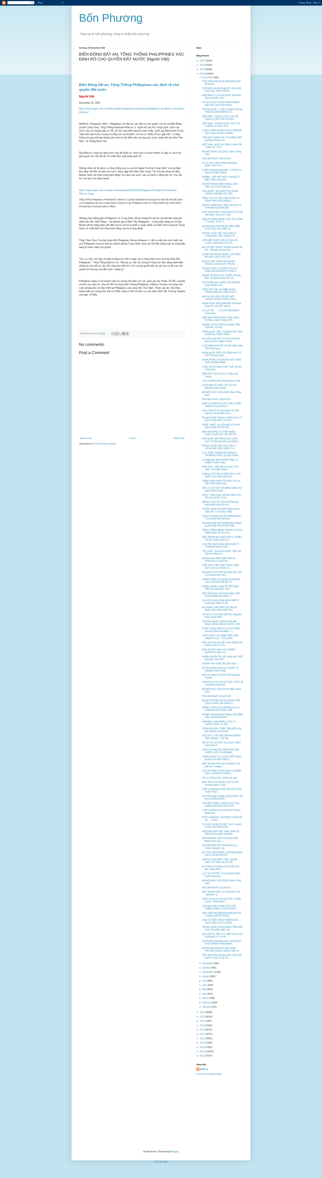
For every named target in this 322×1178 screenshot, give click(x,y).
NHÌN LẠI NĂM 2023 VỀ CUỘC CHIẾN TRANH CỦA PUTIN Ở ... (221, 404)
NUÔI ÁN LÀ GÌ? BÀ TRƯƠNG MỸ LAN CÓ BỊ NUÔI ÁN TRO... (222, 573)
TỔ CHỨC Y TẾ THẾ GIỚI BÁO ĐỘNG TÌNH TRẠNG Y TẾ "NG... (221, 737)
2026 (203, 60)
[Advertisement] (161, 1113)
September (208, 972)
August (206, 976)
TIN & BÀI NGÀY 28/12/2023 (216, 696)
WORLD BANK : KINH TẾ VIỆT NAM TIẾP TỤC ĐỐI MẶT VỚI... (220, 587)
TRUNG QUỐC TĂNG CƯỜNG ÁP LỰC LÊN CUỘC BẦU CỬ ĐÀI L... (222, 419)
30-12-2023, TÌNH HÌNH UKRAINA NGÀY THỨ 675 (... (219, 164)
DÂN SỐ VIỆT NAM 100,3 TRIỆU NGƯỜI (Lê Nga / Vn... (218, 651)
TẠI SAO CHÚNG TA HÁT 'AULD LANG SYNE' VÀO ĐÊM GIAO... (221, 825)
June (205, 985)
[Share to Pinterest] (127, 333)
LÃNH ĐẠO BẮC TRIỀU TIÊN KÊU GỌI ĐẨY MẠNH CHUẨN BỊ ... (221, 729)
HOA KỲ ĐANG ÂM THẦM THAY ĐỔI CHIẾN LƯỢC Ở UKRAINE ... (220, 751)
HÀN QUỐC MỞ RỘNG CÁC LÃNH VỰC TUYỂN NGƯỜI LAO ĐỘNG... (221, 440)
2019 (203, 1025)
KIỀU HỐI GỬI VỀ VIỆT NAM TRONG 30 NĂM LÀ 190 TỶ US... (222, 643)
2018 (203, 1029)
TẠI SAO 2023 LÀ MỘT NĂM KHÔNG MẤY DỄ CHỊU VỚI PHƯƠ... (220, 103)
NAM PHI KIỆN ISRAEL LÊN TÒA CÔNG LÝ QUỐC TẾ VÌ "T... (222, 220)
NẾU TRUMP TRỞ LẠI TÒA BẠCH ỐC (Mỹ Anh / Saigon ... (221, 765)
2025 (203, 65)
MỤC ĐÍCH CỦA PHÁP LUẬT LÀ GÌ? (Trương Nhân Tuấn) (220, 783)
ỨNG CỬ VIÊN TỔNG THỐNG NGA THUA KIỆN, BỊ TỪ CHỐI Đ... (220, 921)
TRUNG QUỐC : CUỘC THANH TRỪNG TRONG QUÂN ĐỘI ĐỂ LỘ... (222, 110)
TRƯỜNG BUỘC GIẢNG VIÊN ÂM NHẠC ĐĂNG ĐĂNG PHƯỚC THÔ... (222, 622)
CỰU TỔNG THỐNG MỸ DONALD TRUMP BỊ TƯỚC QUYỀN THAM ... (221, 454)
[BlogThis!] (117, 333)
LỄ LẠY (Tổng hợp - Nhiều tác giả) (219, 778)
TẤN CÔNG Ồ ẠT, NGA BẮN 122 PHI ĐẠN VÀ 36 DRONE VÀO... (220, 411)
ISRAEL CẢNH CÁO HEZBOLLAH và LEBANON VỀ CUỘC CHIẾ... (220, 708)
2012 (203, 1055)
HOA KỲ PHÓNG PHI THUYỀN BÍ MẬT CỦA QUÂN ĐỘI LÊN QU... (221, 517)
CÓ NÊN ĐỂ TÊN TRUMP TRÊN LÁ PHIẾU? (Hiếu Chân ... (220, 461)
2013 (203, 1051)
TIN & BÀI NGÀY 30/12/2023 (216, 158)
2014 (203, 1047)
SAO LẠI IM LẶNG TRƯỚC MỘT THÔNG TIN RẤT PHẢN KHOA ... (220, 297)
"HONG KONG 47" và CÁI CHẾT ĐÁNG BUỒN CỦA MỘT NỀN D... (222, 758)
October (206, 967)
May (204, 989)
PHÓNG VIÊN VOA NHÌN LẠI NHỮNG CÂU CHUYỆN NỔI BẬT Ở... (221, 580)
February (207, 1002)
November (208, 963)
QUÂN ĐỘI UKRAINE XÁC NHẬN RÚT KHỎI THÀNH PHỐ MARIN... (221, 942)
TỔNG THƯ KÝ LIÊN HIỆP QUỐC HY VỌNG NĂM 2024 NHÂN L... (221, 199)
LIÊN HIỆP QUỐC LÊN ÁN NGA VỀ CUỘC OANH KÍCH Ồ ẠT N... (220, 241)
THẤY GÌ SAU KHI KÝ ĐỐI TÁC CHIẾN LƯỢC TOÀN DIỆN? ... (221, 900)
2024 (203, 69)
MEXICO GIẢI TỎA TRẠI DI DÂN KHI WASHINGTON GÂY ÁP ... (220, 503)
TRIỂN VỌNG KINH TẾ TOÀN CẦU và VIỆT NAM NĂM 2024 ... (221, 482)
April (205, 994)
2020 (203, 1021)
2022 (203, 1012)
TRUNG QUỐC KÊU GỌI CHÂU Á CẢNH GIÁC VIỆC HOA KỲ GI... (219, 234)
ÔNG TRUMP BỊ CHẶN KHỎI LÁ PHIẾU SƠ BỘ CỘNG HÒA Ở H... (222, 538)
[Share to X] (120, 333)
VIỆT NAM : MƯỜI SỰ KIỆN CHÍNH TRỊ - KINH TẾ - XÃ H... (222, 145)
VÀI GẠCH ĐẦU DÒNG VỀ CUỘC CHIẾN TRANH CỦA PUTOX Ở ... (220, 907)
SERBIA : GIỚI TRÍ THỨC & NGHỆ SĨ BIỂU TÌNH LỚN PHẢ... (220, 178)
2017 (203, 1034)
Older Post (179, 438)
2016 (203, 1038)
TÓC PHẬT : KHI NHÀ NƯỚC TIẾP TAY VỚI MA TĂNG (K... (222, 552)
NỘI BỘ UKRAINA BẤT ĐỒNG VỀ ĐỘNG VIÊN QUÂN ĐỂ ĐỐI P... (222, 715)
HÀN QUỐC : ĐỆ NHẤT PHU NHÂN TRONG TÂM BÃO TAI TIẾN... (220, 192)
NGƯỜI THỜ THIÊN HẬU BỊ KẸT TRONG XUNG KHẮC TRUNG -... (220, 262)
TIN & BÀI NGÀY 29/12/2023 (216, 399)
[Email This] (113, 333)
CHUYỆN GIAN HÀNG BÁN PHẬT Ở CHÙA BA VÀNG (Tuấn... (220, 545)
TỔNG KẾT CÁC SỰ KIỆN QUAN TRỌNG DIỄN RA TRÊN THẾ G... (220, 290)
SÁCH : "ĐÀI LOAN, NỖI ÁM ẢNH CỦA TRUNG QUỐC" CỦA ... (221, 496)
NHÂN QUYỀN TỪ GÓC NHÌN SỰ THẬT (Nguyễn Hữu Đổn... (222, 658)
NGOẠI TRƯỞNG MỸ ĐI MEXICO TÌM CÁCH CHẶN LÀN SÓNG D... (221, 701)
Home (133, 438)
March (205, 998)
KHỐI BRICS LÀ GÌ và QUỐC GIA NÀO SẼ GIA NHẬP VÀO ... (221, 96)
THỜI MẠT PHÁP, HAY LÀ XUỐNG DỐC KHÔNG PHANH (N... (222, 138)
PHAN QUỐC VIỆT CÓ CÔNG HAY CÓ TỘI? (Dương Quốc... (221, 354)
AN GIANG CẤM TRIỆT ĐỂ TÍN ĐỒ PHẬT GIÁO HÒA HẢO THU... (219, 608)
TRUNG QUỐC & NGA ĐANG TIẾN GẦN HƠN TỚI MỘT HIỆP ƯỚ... (222, 928)
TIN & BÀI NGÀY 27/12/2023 (216, 887)
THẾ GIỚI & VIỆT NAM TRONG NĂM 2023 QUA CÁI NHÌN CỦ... (220, 566)
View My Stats (161, 1162)
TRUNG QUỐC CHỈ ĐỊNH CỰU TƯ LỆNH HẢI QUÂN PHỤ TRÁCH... (220, 269)
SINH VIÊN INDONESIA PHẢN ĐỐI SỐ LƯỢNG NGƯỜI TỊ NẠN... (221, 914)
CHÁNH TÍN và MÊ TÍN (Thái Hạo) (219, 663)
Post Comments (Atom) (104, 443)
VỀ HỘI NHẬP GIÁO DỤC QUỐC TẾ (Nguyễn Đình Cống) (220, 669)
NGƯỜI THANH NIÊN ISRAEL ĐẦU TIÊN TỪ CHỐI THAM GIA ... (220, 185)
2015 (203, 1042)
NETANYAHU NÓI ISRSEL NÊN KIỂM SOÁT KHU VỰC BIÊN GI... (221, 227)
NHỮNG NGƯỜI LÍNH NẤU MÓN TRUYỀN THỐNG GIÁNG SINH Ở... (221, 949)
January (206, 1007)
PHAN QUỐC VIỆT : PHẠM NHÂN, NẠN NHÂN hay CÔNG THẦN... (222, 333)
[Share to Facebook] (124, 333)
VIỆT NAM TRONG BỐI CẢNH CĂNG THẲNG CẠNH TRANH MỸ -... (220, 318)
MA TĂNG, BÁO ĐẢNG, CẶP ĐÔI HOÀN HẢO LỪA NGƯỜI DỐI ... (222, 853)
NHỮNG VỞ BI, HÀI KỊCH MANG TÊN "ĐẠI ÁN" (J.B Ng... (221, 326)
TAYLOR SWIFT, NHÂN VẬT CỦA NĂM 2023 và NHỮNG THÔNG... (221, 772)
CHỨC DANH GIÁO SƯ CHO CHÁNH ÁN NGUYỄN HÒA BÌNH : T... (221, 629)
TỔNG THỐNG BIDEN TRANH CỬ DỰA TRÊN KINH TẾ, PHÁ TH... (222, 531)
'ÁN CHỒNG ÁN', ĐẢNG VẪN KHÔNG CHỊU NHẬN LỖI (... (221, 283)
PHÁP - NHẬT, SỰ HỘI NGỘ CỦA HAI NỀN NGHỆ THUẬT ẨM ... (221, 426)
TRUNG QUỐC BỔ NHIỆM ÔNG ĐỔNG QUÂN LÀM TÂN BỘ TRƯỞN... (222, 524)
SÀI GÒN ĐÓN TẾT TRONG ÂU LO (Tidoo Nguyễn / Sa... (219, 846)
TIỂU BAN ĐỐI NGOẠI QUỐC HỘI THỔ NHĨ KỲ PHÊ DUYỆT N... (221, 956)
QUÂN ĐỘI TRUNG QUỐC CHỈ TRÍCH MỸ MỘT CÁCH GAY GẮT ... (221, 255)
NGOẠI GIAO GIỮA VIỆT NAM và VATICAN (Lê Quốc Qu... (218, 559)
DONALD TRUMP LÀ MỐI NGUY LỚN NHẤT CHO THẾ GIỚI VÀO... (221, 475)
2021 (203, 1016)
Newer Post (86, 438)
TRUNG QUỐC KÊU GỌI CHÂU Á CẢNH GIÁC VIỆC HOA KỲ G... (219, 447)
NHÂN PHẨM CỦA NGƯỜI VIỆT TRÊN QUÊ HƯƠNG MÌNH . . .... (221, 361)
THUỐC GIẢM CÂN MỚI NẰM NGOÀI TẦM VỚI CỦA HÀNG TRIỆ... (221, 510)
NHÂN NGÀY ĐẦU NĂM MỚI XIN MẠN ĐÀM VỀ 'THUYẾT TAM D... (221, 304)
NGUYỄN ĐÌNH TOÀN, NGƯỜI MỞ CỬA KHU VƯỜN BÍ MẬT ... (222, 797)
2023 (203, 73)
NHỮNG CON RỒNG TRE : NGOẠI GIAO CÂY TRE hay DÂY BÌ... (219, 860)
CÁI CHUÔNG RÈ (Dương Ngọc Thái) (221, 381)
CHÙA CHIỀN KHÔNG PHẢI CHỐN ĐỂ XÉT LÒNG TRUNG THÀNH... (222, 131)
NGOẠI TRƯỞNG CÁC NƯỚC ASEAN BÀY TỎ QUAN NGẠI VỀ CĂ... (221, 276)
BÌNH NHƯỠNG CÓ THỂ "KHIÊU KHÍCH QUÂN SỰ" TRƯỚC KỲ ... (220, 433)
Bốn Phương (111, 18)
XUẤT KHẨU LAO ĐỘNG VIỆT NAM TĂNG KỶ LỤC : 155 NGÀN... (220, 636)
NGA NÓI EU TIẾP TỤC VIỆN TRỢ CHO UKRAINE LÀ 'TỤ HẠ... (222, 935)
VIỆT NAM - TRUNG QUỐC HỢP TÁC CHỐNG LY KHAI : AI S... (221, 124)
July (204, 980)
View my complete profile (209, 1074)
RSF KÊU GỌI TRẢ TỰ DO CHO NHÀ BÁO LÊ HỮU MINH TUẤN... (221, 339)
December (208, 77)
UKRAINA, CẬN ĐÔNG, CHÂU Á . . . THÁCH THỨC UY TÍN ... (220, 723)
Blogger (175, 1151)
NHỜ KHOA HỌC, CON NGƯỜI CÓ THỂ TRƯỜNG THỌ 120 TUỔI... (222, 213)
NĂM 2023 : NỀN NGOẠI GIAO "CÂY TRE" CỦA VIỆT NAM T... (220, 468)
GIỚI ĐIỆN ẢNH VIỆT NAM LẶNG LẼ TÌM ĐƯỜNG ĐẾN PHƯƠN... (220, 832)
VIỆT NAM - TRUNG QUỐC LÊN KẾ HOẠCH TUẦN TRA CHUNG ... (220, 117)
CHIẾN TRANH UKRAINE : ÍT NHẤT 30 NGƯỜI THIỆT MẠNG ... (222, 171)
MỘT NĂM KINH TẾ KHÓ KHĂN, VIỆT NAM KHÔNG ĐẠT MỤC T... (221, 594)
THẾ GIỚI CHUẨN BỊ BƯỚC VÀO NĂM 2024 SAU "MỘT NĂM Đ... (221, 89)
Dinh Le (94, 333)
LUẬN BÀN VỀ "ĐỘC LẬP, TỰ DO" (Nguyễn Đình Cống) (219, 386)
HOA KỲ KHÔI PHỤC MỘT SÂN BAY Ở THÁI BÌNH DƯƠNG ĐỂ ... (221, 206)
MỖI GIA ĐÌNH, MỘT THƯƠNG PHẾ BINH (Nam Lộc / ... (220, 839)
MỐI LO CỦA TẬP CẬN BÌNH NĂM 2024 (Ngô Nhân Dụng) (222, 489)
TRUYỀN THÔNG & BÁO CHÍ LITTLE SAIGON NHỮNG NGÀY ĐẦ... (220, 804)
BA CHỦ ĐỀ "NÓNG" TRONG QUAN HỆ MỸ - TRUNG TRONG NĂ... (222, 248)
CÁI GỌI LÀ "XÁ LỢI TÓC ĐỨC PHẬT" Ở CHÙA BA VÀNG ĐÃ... (222, 683)
